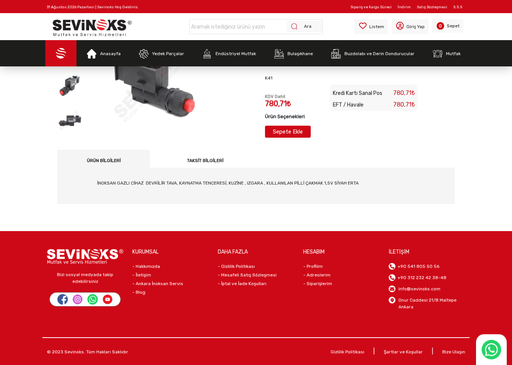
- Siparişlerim (317, 283)
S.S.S (457, 7)
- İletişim (141, 275)
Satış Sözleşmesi (432, 7)
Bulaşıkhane (300, 53)
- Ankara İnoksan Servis (157, 283)
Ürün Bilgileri (104, 160)
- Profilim (313, 266)
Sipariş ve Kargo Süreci (371, 7)
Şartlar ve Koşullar (403, 351)
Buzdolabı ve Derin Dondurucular (379, 53)
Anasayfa (110, 53)
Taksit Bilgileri (205, 160)
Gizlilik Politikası (347, 351)
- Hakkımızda (146, 266)
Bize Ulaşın (453, 351)
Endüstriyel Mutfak (236, 53)
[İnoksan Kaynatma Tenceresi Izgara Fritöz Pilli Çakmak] (69, 85)
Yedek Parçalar (168, 53)
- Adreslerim (317, 275)
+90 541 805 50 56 (417, 266)
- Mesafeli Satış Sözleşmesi (247, 275)
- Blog (138, 292)
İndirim (404, 7)
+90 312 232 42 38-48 (420, 277)
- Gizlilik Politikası (236, 266)
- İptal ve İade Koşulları (242, 283)
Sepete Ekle (288, 131)
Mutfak (453, 53)
